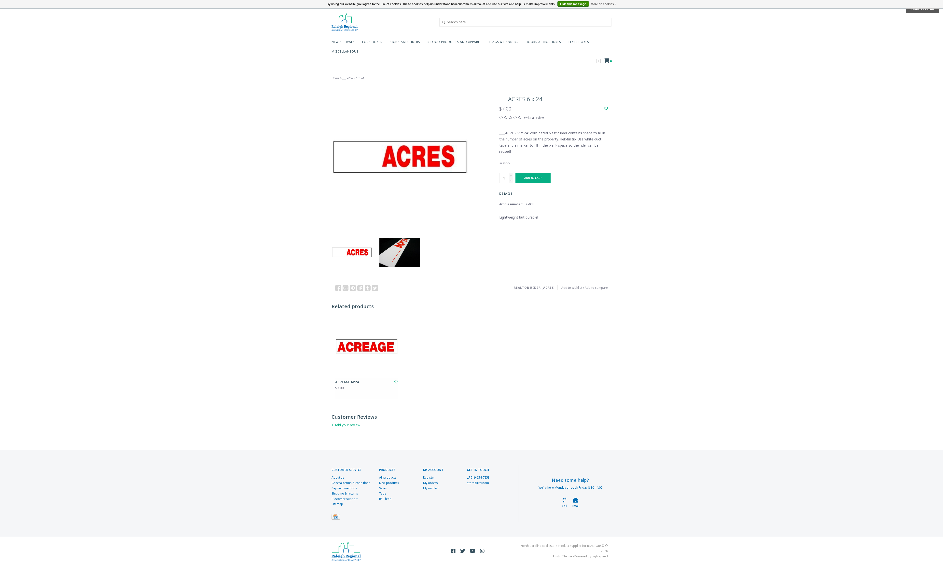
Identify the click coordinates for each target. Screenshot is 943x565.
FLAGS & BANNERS (503, 42)
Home (335, 78)
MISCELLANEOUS (345, 51)
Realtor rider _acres (534, 288)
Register (429, 477)
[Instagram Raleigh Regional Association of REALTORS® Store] (482, 551)
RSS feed (385, 499)
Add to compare (596, 288)
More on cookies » (603, 4)
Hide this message (573, 4)
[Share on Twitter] (375, 288)
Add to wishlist (571, 288)
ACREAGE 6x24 (347, 382)
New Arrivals (343, 42)
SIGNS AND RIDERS (405, 42)
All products (387, 477)
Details (506, 194)
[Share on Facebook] (338, 288)
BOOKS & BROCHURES (543, 42)
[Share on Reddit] (360, 288)
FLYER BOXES (579, 42)
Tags (382, 493)
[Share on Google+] (345, 288)
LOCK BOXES (372, 42)
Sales (383, 488)
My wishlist (431, 488)
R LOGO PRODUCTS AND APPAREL (455, 42)
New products (389, 483)
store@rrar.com (478, 483)
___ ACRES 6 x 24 (353, 78)
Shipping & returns (345, 493)
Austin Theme (562, 556)
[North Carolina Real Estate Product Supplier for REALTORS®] (382, 22)
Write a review (534, 118)
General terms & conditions (351, 483)
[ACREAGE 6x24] (366, 346)
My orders (430, 483)
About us (338, 477)
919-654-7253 (480, 477)
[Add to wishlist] (606, 108)
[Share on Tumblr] (368, 288)
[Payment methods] (337, 518)
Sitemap (337, 504)
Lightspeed (600, 556)
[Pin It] (353, 288)
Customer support (345, 499)
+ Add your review (346, 425)
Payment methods (344, 488)
